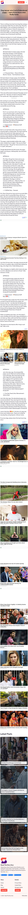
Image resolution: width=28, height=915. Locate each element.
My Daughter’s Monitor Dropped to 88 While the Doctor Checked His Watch (13, 791)
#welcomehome (7, 389)
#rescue (12, 67)
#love (20, 185)
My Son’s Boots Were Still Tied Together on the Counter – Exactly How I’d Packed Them (12, 849)
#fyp (11, 68)
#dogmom (16, 118)
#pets (19, 67)
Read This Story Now (7, 865)
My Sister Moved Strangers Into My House (11, 763)
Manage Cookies (19, 887)
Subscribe (21, 2)
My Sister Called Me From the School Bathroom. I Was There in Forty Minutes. (13, 820)
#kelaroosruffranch (18, 68)
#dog (4, 67)
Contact (18, 890)
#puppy (8, 67)
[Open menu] (26, 2)
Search (2, 887)
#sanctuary (20, 290)
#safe (10, 290)
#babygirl (14, 290)
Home (2, 882)
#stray (16, 67)
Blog (2, 885)
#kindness (7, 68)
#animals (15, 122)
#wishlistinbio (19, 120)
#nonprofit (6, 187)
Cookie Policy (18, 885)
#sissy (10, 187)
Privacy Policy (18, 882)
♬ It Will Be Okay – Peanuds (10, 190)
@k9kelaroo (6, 49)
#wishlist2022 (12, 292)
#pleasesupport (19, 389)
